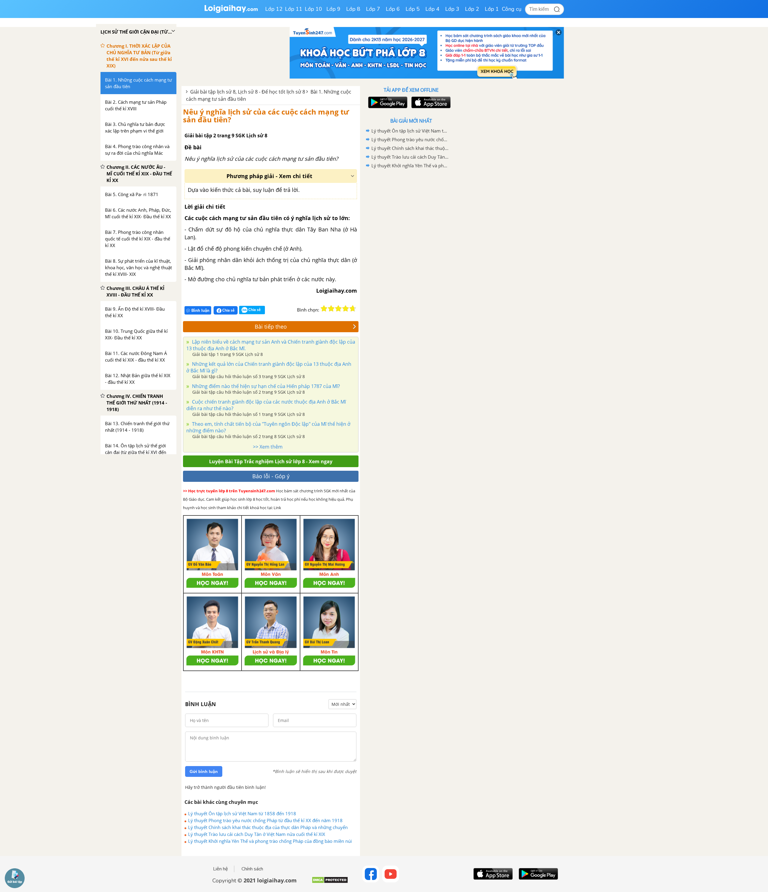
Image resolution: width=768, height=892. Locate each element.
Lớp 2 (472, 9)
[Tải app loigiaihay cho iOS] (430, 102)
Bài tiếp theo (271, 326)
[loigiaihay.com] (231, 11)
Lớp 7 (373, 9)
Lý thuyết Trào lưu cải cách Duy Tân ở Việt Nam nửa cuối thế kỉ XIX (256, 834)
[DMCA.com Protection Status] (330, 882)
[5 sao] (352, 308)
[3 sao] (338, 308)
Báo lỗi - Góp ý (271, 476)
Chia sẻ (228, 310)
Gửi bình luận (204, 771)
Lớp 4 (432, 9)
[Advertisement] (411, 265)
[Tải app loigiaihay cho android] (387, 102)
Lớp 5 (413, 9)
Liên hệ (220, 869)
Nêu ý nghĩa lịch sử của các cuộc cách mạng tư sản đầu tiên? (266, 115)
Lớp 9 (333, 9)
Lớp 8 (353, 9)
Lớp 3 (452, 9)
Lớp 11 (293, 9)
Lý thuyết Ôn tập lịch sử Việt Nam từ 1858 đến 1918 (242, 813)
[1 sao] (324, 308)
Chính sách (252, 869)
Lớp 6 (393, 9)
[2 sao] (331, 308)
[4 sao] (345, 308)
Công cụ (511, 9)
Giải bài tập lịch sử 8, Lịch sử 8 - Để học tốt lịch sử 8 (247, 91)
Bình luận (200, 310)
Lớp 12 (274, 9)
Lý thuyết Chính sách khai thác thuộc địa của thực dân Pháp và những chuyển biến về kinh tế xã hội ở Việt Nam (268, 827)
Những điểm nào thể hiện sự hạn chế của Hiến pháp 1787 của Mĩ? (265, 386)
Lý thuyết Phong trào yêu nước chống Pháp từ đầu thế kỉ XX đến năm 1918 (265, 820)
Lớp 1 (492, 9)
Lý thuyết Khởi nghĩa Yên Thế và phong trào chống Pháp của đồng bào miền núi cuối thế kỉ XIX (270, 841)
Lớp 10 (313, 9)
